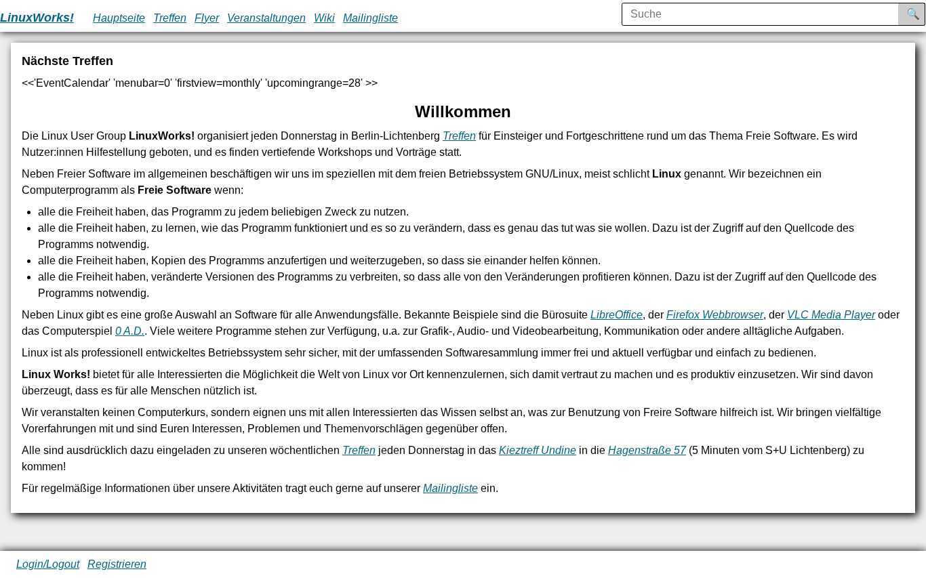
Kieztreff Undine (537, 450)
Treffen (169, 18)
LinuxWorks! (37, 17)
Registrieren (116, 564)
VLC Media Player (831, 315)
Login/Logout (47, 564)
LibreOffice (616, 315)
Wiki (324, 18)
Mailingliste (370, 18)
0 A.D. (129, 331)
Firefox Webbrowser (714, 315)
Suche (922, 14)
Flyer (207, 18)
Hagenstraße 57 (647, 450)
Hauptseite (119, 18)
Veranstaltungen (266, 18)
